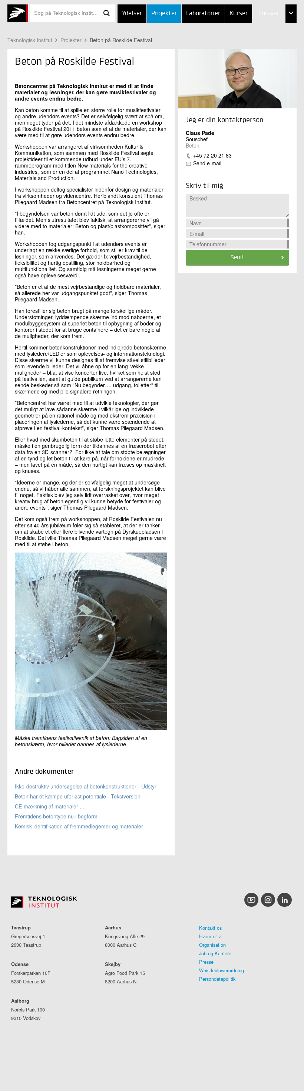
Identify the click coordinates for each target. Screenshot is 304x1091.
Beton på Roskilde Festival (121, 40)
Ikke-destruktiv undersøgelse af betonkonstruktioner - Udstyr (85, 786)
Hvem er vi (210, 936)
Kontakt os (210, 927)
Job (247, 32)
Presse (206, 961)
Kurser (238, 13)
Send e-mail (207, 163)
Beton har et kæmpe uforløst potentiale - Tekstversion (78, 796)
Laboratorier (203, 13)
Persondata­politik (217, 978)
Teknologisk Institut (29, 40)
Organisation (212, 944)
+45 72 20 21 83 (212, 155)
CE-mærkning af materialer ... (49, 806)
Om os (252, 69)
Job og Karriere (215, 953)
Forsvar (268, 13)
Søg (107, 13)
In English (257, 87)
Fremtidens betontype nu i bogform (56, 816)
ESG (248, 51)
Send (237, 258)
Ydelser (132, 13)
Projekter (164, 13)
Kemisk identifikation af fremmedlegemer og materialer (79, 826)
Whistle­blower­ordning (221, 970)
